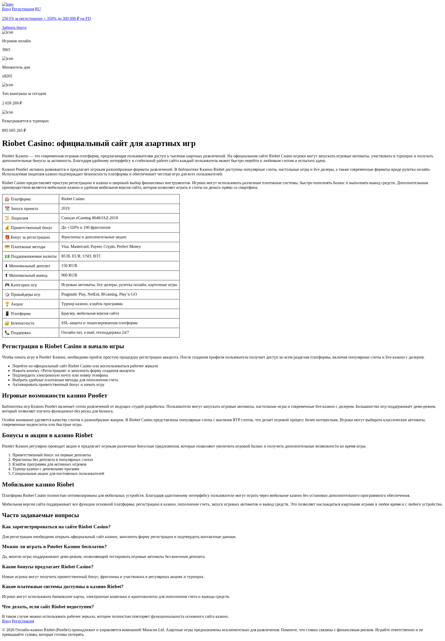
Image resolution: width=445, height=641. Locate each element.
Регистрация (23, 9)
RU (38, 9)
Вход (6, 9)
